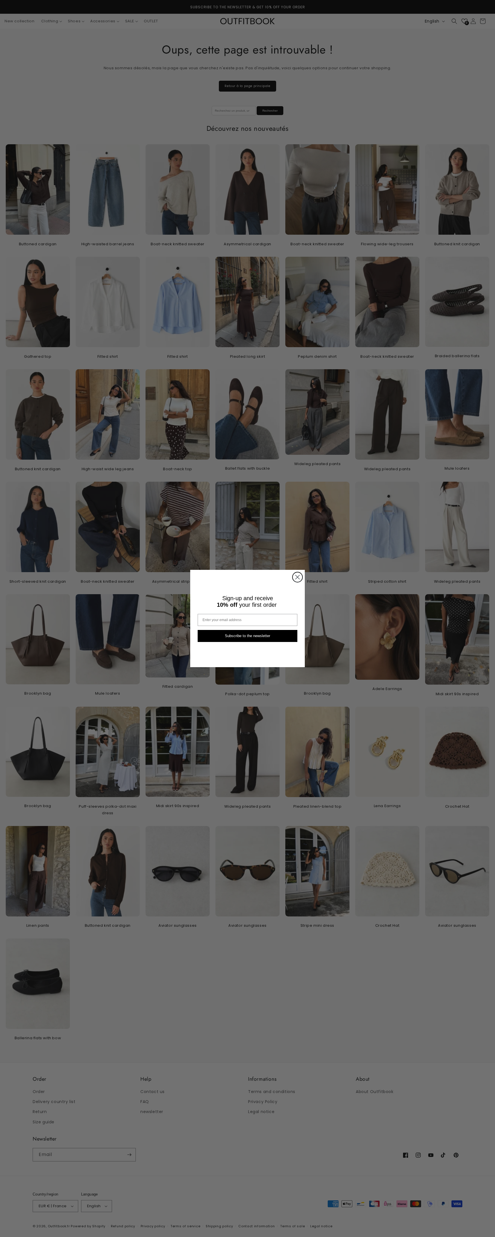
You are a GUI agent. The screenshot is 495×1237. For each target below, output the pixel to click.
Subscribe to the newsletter (247, 636)
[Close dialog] (297, 577)
